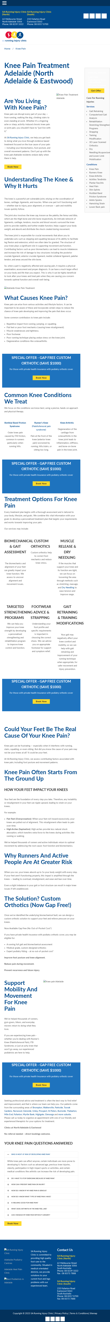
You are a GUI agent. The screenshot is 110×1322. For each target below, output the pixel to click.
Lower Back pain (97, 207)
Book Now (12, 167)
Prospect (43, 1111)
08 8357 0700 (41, 24)
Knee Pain (94, 169)
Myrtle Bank (29, 1114)
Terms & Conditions (79, 1313)
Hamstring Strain (97, 204)
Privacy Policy (61, 1313)
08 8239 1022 (16, 24)
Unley (35, 1111)
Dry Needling (68, 588)
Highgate (40, 1114)
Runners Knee (95, 173)
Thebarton (71, 1111)
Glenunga (49, 1114)
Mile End (8, 1114)
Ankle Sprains (95, 200)
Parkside (59, 1108)
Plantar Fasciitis (96, 183)
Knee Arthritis (67, 423)
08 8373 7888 (69, 1273)
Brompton (37, 1108)
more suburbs (64, 1114)
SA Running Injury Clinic (18, 138)
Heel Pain (93, 186)
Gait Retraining (96, 111)
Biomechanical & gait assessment (18, 547)
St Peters (52, 1111)
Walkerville (48, 1108)
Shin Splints (94, 190)
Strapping (93, 132)
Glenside (27, 1111)
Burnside (62, 1111)
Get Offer (96, 91)
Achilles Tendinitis (97, 179)
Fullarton (18, 1114)
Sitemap (93, 1313)
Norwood (17, 1111)
